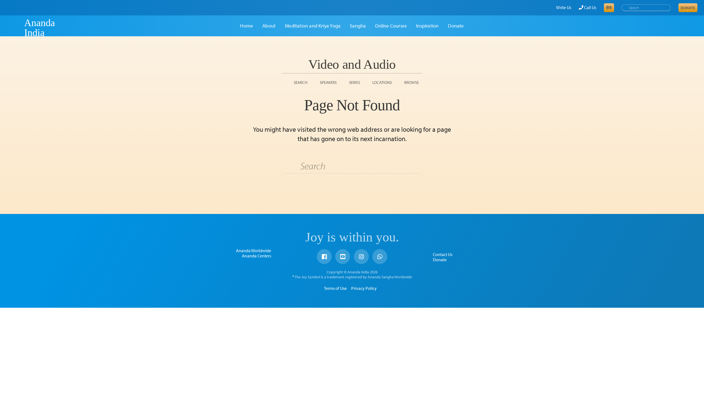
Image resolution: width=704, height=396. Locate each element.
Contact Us (442, 254)
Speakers (328, 82)
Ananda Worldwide (253, 250)
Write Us (563, 7)
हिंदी (609, 7)
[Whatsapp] (379, 256)
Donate (688, 7)
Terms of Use (335, 288)
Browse (411, 82)
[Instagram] (361, 256)
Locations (382, 82)
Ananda (15, 28)
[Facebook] (324, 256)
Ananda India (39, 27)
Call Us (589, 7)
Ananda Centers (256, 255)
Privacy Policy (364, 288)
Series (354, 82)
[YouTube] (342, 256)
